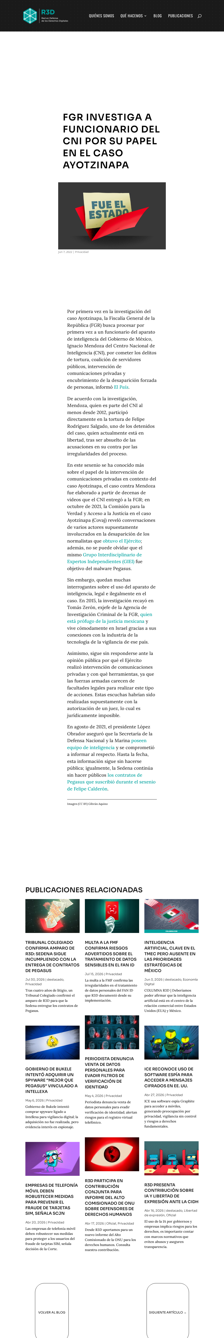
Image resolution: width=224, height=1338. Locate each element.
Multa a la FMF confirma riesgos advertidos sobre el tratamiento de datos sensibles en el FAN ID (110, 953)
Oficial (111, 1223)
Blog (158, 16)
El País (121, 387)
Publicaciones (180, 16)
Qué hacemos (132, 16)
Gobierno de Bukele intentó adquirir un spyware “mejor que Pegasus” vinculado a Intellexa (51, 1080)
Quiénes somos (101, 16)
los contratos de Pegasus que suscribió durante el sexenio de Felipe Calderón (111, 782)
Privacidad (82, 252)
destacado (55, 979)
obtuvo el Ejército (122, 541)
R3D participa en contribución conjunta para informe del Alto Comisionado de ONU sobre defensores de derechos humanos (110, 1197)
